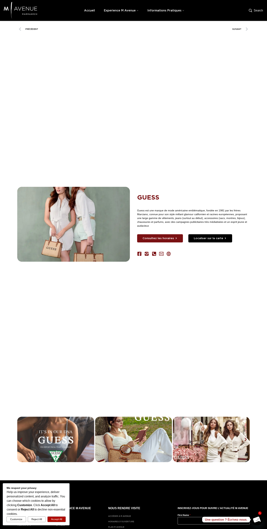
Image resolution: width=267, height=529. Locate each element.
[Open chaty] (257, 519)
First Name (184, 515)
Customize (16, 519)
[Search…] (256, 10)
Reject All (36, 519)
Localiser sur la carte (208, 238)
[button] (21, 439)
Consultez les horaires (158, 238)
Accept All (56, 519)
